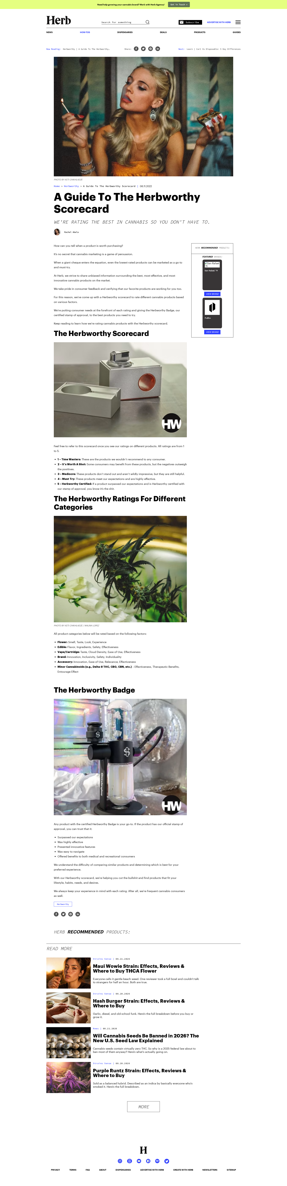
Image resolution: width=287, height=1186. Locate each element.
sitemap (231, 1170)
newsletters (209, 1170)
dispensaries (123, 1170)
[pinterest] (150, 49)
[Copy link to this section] (183, 332)
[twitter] (143, 49)
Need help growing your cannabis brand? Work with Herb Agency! (130, 4)
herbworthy (63, 904)
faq (88, 1170)
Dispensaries (125, 32)
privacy (55, 1170)
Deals (163, 32)
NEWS (49, 32)
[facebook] (136, 49)
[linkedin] (157, 49)
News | (97, 1028)
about (102, 1170)
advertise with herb (219, 22)
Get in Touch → (179, 4)
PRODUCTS (199, 32)
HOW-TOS (85, 32)
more (143, 1106)
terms (72, 1170)
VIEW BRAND (212, 294)
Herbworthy (71, 186)
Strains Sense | (103, 958)
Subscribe (192, 22)
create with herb (183, 1170)
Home (57, 186)
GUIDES (237, 32)
